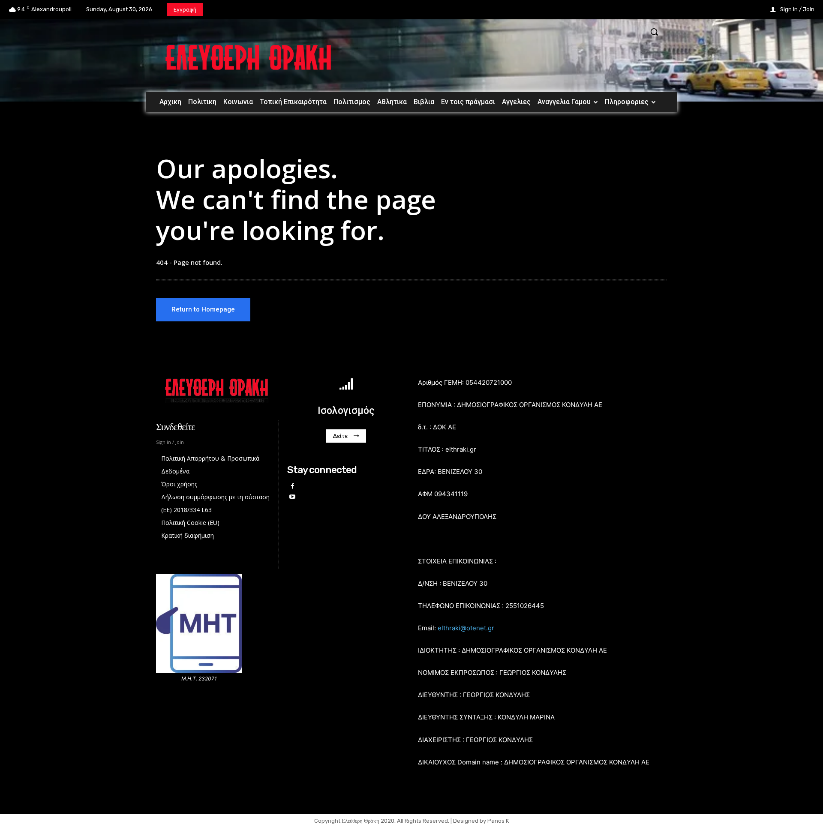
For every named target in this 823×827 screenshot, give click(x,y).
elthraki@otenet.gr (466, 628)
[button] (654, 32)
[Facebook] (292, 486)
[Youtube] (292, 496)
